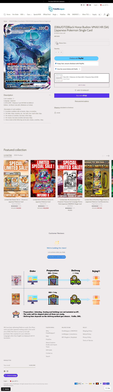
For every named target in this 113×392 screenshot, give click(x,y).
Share (58, 113)
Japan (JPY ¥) (105, 5)
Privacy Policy (87, 337)
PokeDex (48, 339)
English (95, 5)
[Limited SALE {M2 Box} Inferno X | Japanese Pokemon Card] (43, 178)
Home (5, 21)
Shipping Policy (87, 331)
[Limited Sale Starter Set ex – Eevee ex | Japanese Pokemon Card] (16, 178)
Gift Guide (49, 350)
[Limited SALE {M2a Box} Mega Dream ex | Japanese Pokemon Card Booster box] (97, 178)
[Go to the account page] (104, 14)
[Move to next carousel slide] (107, 138)
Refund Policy (87, 334)
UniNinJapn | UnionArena (69, 334)
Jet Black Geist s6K (59, 33)
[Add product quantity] (61, 52)
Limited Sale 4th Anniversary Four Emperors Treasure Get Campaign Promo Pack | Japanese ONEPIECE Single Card (70, 202)
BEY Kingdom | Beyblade (69, 337)
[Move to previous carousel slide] (103, 138)
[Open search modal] (4, 14)
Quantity (57, 48)
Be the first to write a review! (56, 257)
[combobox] (88, 5)
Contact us (49, 353)
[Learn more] (79, 69)
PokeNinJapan (16, 383)
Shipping (57, 107)
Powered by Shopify (8, 385)
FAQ (47, 336)
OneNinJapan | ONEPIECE (69, 331)
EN (90, 5)
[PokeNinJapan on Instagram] (84, 5)
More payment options (82, 101)
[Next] (69, 1)
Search (48, 356)
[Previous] (44, 1)
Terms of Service (88, 340)
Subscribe (32, 365)
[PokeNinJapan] (56, 8)
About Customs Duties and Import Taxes (51, 345)
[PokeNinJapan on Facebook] (81, 5)
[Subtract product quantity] (56, 52)
